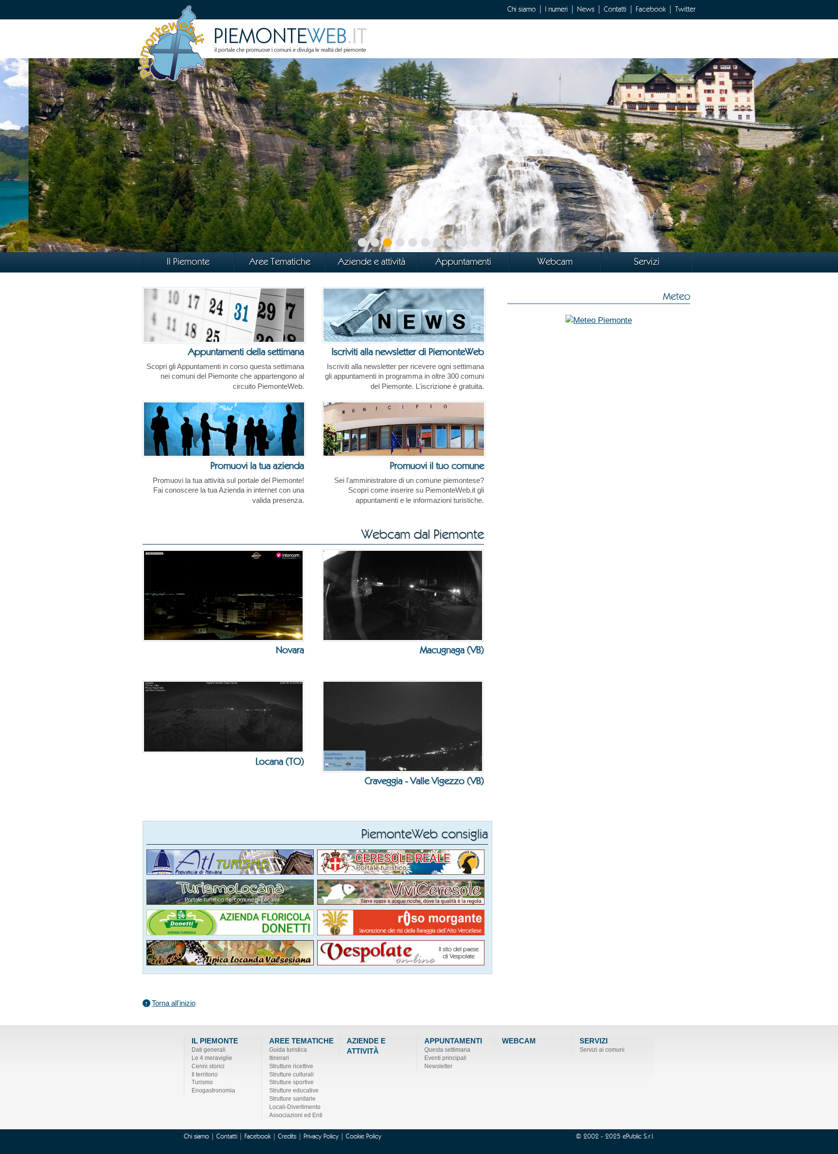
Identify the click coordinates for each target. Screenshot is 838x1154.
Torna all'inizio (173, 1003)
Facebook (651, 9)
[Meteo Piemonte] (598, 319)
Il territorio (205, 1074)
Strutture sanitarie (292, 1098)
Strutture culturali (291, 1074)
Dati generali (209, 1049)
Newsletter (438, 1066)
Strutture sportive (291, 1082)
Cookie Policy (363, 1136)
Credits (287, 1136)
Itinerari (279, 1058)
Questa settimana (447, 1049)
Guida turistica (288, 1049)
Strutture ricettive (291, 1066)
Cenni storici (208, 1066)
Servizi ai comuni (602, 1049)
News (586, 9)
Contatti (615, 9)
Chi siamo (521, 9)
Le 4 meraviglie (212, 1058)
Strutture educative (294, 1090)
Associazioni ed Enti (295, 1115)
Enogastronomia (213, 1090)
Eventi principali (445, 1058)
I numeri (556, 9)
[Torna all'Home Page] (254, 42)
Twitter (685, 9)
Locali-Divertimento (295, 1107)
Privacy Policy (321, 1136)
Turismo (202, 1082)
